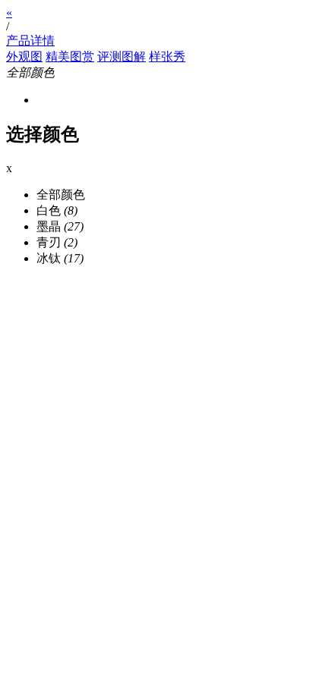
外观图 (24, 56)
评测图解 (121, 56)
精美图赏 (70, 56)
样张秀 (167, 56)
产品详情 (30, 40)
